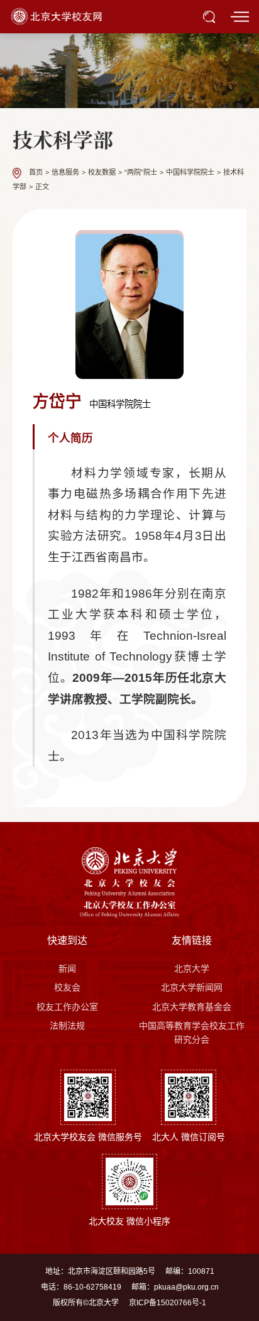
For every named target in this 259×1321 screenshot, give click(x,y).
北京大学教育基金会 (191, 1007)
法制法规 (67, 1026)
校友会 (67, 987)
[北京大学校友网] (57, 16)
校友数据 (102, 173)
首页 (36, 173)
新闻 (67, 968)
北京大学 (191, 968)
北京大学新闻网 (192, 987)
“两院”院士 (140, 173)
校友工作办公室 (67, 1007)
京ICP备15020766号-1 (167, 1302)
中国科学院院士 (190, 173)
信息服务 (65, 173)
